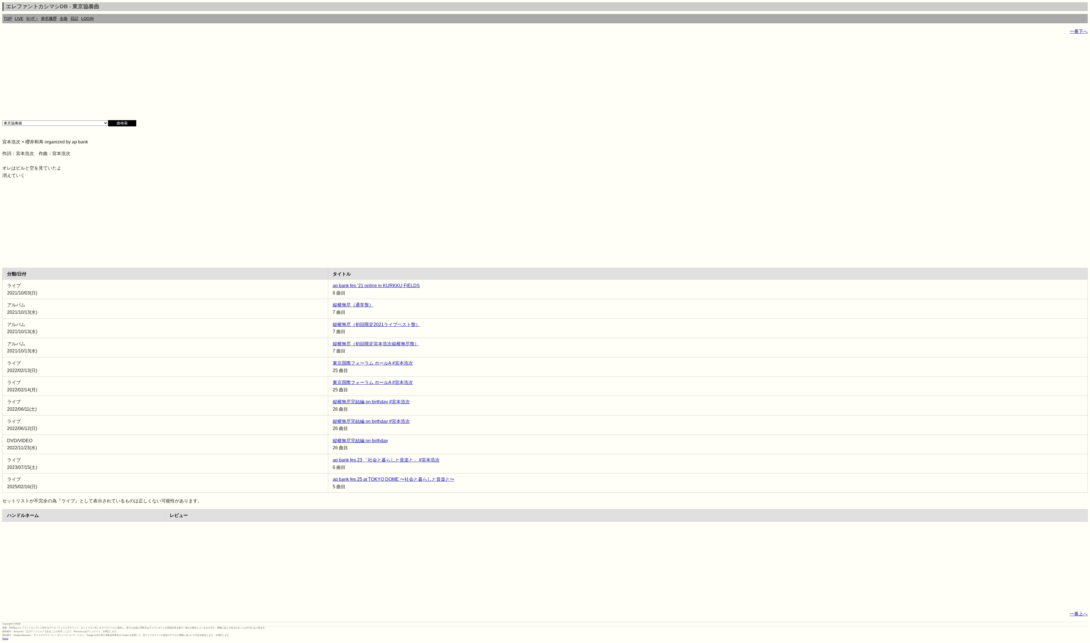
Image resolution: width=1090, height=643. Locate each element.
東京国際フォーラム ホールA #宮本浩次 (373, 363)
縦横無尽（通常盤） (353, 304)
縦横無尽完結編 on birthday (360, 440)
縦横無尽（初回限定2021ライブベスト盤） (376, 324)
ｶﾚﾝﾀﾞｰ (32, 18)
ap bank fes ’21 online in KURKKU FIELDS (376, 285)
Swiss (5, 638)
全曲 (64, 18)
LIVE (19, 18)
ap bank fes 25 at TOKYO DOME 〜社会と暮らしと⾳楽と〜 (393, 479)
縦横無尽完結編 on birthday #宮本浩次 (371, 401)
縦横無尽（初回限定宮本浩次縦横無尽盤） (376, 343)
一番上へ (1079, 613)
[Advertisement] (172, 79)
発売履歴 (49, 18)
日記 (74, 18)
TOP (8, 18)
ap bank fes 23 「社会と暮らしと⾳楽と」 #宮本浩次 (386, 460)
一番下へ (1079, 31)
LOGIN (87, 18)
